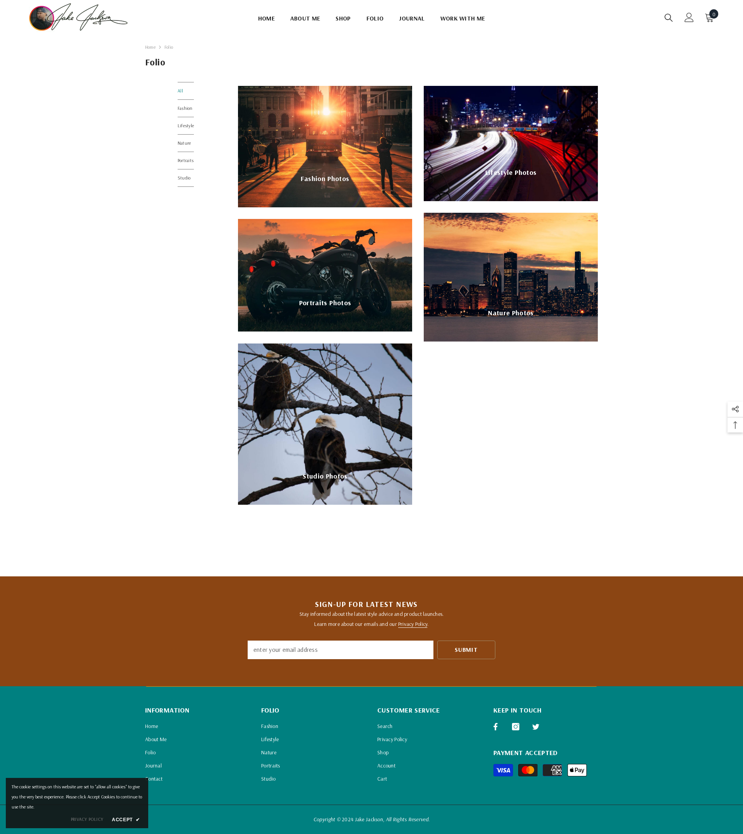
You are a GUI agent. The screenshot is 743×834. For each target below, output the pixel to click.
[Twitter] (536, 726)
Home (150, 47)
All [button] (180, 91)
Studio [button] (184, 178)
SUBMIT (466, 649)
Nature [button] (184, 143)
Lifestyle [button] (186, 125)
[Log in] (689, 17)
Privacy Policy (412, 623)
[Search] (669, 17)
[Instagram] (515, 726)
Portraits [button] (185, 160)
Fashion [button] (185, 108)
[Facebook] (495, 726)
